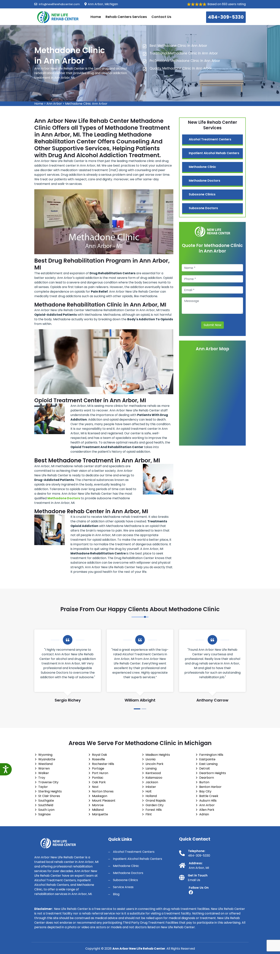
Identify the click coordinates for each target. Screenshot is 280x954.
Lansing (151, 768)
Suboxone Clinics (202, 194)
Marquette (100, 814)
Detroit (204, 768)
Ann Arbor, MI (199, 868)
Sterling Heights (50, 791)
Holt (149, 791)
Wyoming (45, 755)
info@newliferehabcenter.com (59, 4)
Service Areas (123, 887)
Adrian (204, 814)
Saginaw (44, 814)
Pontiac (97, 777)
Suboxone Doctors (203, 208)
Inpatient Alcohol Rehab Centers (214, 153)
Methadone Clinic (202, 167)
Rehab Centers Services (126, 16)
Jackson (152, 782)
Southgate (46, 800)
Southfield (45, 805)
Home (95, 16)
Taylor (43, 787)
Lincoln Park (154, 764)
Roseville (98, 759)
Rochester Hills (103, 764)
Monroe (98, 805)
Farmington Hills (211, 755)
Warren (44, 768)
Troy (41, 777)
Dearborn (206, 777)
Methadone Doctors (204, 180)
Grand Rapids (156, 800)
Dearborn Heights (212, 773)
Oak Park (99, 782)
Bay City (205, 791)
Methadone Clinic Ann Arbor (86, 103)
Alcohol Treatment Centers (210, 139)
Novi (95, 787)
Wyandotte (46, 759)
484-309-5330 (226, 17)
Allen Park (206, 810)
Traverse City (48, 782)
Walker (43, 773)
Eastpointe (207, 759)
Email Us (194, 880)
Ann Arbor (54, 103)
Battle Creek (208, 796)
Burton (204, 782)
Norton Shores (103, 791)
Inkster (151, 787)
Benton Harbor (210, 787)
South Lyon (46, 810)
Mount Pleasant (103, 800)
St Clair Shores (49, 796)
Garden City (155, 805)
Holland (151, 796)
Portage (98, 768)
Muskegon (99, 796)
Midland (98, 810)
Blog (116, 894)
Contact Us (161, 16)
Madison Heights (158, 755)
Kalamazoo (154, 777)
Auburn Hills (208, 800)
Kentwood (153, 773)
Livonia (150, 759)
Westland (45, 764)
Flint (149, 814)
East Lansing (208, 764)
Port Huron (100, 773)
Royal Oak (99, 755)
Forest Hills (154, 810)
